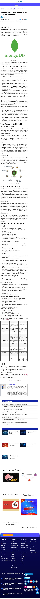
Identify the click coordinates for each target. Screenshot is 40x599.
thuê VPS (26, 374)
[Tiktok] (25, 19)
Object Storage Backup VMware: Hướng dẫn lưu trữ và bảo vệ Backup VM (15, 404)
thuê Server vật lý (6, 375)
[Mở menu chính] (16, 4)
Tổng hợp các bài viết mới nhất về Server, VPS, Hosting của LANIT (14, 8)
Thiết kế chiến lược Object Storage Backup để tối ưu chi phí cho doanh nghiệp (15, 414)
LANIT (1, 8)
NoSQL (15, 68)
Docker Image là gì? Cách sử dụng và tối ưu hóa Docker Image (13, 419)
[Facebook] (19, 19)
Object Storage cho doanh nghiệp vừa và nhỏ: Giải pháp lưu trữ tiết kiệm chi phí (16, 407)
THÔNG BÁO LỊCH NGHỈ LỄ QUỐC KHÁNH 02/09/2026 (14, 443)
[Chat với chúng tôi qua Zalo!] (37, 590)
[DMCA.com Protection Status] (31, 578)
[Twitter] (20, 19)
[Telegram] (23, 19)
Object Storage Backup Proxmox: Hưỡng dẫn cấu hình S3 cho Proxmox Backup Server (14, 432)
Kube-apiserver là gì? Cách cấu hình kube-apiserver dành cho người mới (15, 422)
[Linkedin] (26, 19)
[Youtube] (22, 19)
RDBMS (7, 319)
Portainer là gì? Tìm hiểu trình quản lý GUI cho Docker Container (13, 417)
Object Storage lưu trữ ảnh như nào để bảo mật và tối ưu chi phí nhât (14, 412)
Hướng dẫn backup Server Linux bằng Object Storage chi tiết (13, 406)
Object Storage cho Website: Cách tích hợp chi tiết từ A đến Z (13, 409)
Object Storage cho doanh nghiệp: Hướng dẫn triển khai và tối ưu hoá (14, 425)
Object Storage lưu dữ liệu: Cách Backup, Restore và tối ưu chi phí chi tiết (15, 411)
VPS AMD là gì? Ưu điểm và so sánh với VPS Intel (11, 424)
